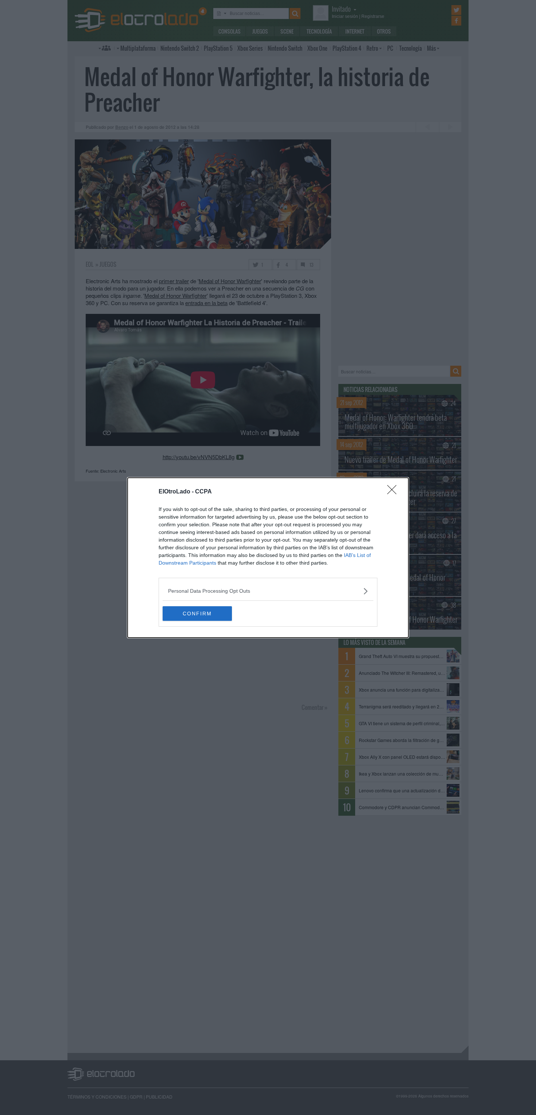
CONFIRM (197, 613)
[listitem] (268, 591)
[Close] (394, 492)
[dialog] (268, 558)
